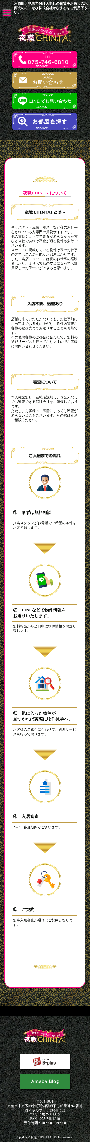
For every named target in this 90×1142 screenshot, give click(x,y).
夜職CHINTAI (40, 1137)
